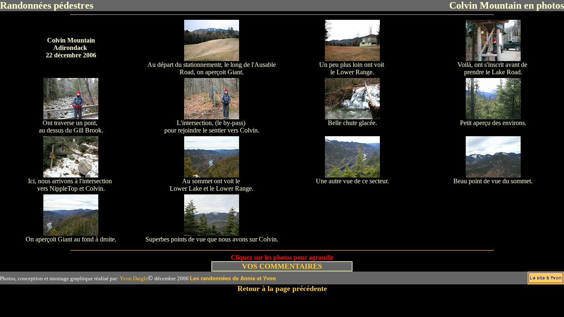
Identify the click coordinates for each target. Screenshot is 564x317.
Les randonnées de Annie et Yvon (233, 278)
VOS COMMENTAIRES (282, 266)
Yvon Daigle (134, 278)
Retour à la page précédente (282, 288)
